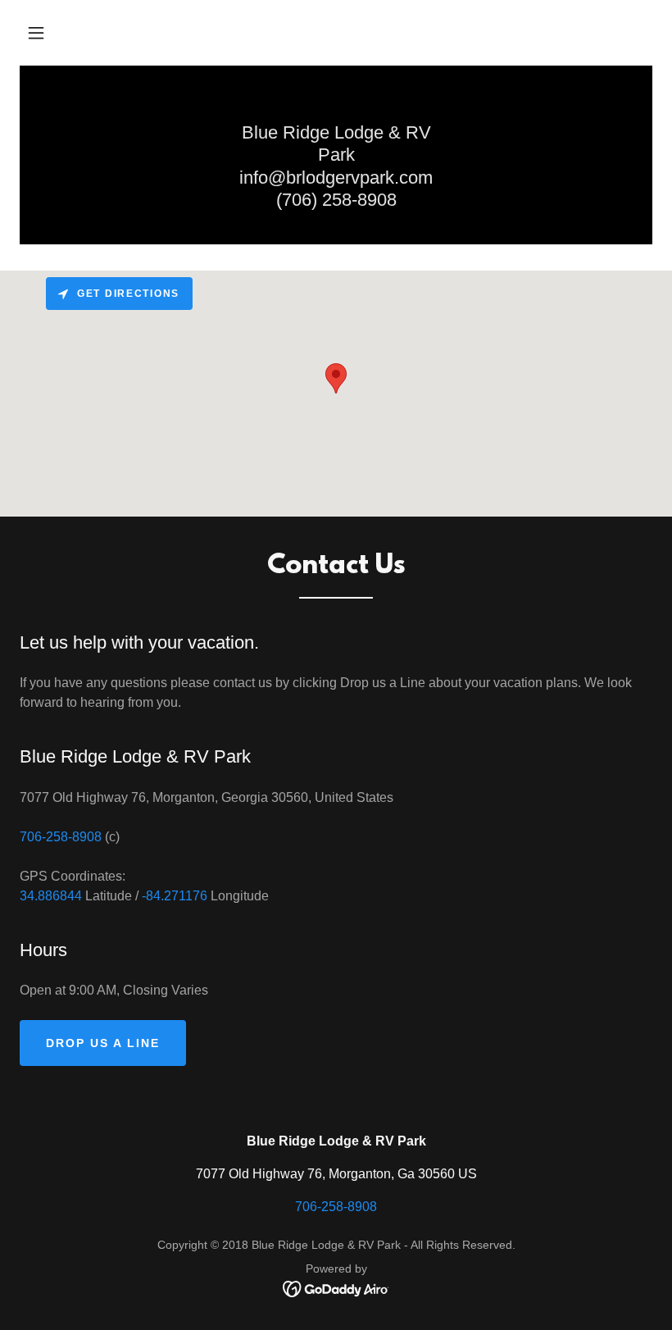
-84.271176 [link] (174, 896)
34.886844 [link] (51, 896)
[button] (36, 32)
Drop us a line (103, 1043)
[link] (336, 1288)
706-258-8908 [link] (61, 837)
